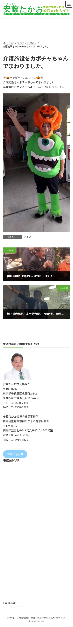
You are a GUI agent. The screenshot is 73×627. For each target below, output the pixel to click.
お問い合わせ (15, 454)
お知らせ (29, 237)
